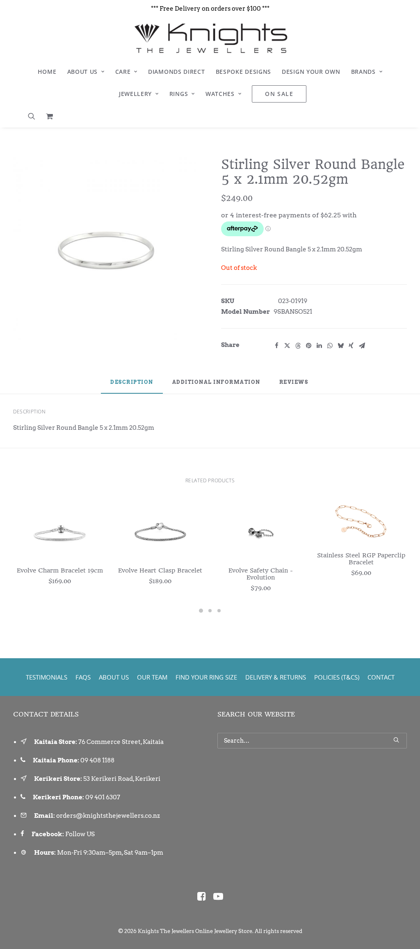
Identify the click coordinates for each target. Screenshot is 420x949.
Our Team (152, 677)
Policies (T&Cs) (336, 677)
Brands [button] (363, 71)
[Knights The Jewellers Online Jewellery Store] (210, 38)
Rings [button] (178, 94)
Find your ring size (206, 677)
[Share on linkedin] (319, 346)
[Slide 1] (200, 611)
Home (47, 71)
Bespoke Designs (244, 71)
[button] (34, 116)
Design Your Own (311, 71)
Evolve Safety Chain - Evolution (260, 574)
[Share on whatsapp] (330, 346)
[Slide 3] (219, 611)
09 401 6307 (102, 797)
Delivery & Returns (275, 677)
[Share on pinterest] (308, 346)
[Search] (312, 740)
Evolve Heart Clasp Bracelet (160, 570)
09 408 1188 (97, 760)
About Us (82, 71)
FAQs (83, 677)
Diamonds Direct (176, 71)
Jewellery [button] (135, 94)
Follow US (80, 834)
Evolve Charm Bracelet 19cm (60, 570)
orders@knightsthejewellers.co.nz (108, 815)
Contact (381, 677)
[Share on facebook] (276, 346)
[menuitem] (47, 72)
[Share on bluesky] (340, 346)
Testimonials (46, 677)
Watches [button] (220, 94)
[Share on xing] (351, 346)
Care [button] (123, 71)
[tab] (216, 385)
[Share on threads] (298, 346)
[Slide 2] (210, 611)
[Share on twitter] (287, 346)
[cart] (47, 116)
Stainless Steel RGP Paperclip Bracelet (361, 559)
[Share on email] (362, 346)
